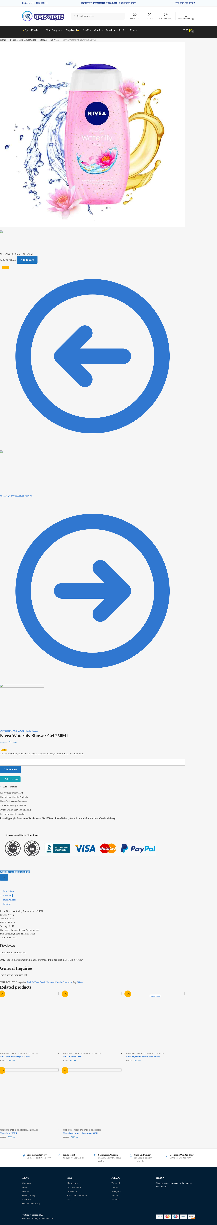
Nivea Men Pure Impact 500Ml (15, 1057)
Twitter (114, 1187)
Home (3, 40)
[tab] (110, 891)
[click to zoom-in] (92, 134)
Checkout (150, 18)
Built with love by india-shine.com (38, 1218)
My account (135, 18)
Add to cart (27, 259)
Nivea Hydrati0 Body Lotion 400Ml (143, 1057)
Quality (25, 1191)
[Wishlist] (54, 996)
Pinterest (115, 1195)
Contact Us (72, 1191)
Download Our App (186, 18)
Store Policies (9, 899)
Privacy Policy (28, 1195)
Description (8, 891)
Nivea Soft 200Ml (8, 1133)
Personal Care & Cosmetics (23, 40)
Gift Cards (27, 1199)
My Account (72, 1183)
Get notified (155, 1065)
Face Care (68, 1130)
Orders (25, 1187)
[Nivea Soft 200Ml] (29, 1098)
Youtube (115, 1199)
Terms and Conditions (77, 1195)
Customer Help (165, 18)
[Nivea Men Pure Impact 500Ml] (29, 1021)
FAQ (69, 1199)
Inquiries (7, 904)
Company (26, 1183)
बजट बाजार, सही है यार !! (185, 3)
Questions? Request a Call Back (15, 872)
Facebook (115, 1183)
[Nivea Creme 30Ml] (92, 1021)
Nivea (80, 982)
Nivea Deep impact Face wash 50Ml (80, 1133)
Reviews (8, 895)
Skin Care (33, 1053)
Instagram (116, 1191)
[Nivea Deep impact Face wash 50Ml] (92, 1098)
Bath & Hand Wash (49, 40)
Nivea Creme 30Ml (72, 1057)
